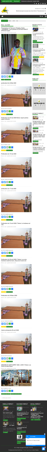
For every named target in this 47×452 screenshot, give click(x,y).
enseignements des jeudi (21, 418)
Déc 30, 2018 (26, 407)
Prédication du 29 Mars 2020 (9, 295)
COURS (3, 79)
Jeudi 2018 (19, 433)
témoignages (5, 420)
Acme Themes (35, 450)
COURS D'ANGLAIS (8, 79)
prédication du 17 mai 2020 (8, 188)
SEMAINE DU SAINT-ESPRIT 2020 (16, 393)
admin (11, 423)
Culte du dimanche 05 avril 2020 (10, 330)
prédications (4, 114)
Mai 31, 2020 (40, 407)
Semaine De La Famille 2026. (37, 42)
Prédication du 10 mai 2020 (8, 154)
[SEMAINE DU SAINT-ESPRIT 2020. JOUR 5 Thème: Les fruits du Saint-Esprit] (16, 378)
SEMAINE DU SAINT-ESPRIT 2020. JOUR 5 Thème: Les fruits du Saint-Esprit (16, 365)
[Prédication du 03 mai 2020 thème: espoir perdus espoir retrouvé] (16, 132)
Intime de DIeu (35, 128)
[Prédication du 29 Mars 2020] (16, 309)
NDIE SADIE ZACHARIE (12, 32)
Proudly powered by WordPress (15, 450)
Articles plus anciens (7, 397)
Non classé (35, 40)
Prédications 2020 (9, 114)
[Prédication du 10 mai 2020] (16, 167)
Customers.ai (33, 445)
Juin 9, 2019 (12, 407)
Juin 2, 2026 (42, 28)
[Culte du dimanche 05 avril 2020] (16, 344)
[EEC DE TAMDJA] (2, 16)
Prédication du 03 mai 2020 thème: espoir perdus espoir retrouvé (14, 118)
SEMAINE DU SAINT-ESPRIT (6, 393)
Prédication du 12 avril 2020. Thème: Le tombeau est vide (15, 224)
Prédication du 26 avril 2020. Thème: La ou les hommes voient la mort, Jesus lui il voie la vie (14, 260)
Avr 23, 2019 (12, 422)
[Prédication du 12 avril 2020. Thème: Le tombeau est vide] (16, 238)
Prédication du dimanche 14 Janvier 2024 (30, 1)
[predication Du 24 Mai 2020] (16, 96)
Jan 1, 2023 (42, 116)
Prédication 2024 (36, 57)
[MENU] (46, 16)
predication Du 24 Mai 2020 (8, 83)
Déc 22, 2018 (26, 422)
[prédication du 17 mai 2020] (16, 202)
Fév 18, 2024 (42, 44)
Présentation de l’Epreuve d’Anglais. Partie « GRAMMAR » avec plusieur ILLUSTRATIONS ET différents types (14, 29)
